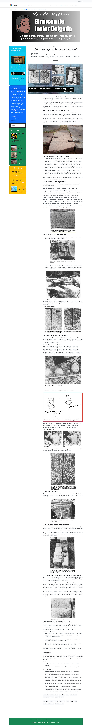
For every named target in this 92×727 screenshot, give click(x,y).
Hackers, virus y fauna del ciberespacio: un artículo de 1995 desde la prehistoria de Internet (21, 135)
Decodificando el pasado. (15, 183)
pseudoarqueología (54, 694)
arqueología (45, 694)
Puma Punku (62, 694)
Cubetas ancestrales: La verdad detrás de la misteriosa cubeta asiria (21, 154)
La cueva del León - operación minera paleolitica (20, 161)
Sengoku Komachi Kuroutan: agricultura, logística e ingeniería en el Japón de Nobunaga (18, 172)
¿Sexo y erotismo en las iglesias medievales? (17, 179)
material (23, 69)
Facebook (13, 120)
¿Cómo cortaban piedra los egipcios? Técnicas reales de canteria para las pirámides (21, 147)
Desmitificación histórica (48, 697)
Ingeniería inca (74, 694)
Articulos (13, 175)
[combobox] (18, 125)
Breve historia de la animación (16, 141)
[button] (31, 4)
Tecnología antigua (59, 697)
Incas (68, 694)
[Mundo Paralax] (13, 4)
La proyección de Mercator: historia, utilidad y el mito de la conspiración (22, 188)
